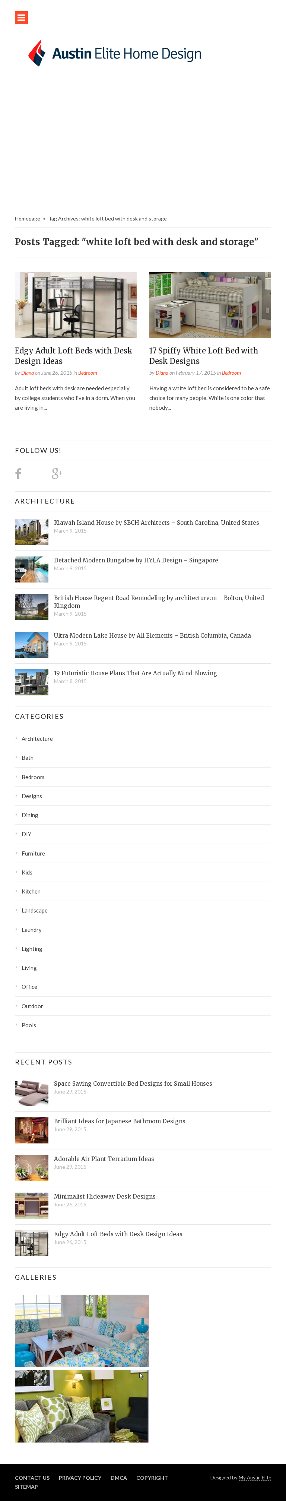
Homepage (27, 218)
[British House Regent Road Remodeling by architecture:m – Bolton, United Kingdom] (31, 607)
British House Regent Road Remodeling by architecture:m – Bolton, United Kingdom (159, 601)
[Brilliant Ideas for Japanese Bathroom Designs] (31, 1130)
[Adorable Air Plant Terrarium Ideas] (31, 1168)
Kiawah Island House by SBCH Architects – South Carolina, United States (156, 522)
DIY (26, 834)
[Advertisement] (143, 143)
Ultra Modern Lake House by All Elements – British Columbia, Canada (152, 635)
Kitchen (31, 891)
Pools (29, 1025)
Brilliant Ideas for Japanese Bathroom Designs (119, 1121)
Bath (28, 757)
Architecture (45, 501)
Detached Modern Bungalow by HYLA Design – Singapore (136, 560)
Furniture (33, 853)
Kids (27, 872)
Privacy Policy (80, 1478)
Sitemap (26, 1486)
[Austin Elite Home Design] (113, 52)
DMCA (119, 1478)
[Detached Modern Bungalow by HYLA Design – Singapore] (31, 569)
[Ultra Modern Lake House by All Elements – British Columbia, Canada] (31, 645)
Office (29, 986)
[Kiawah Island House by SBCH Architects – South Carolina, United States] (31, 532)
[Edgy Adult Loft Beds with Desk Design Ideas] (76, 305)
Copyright (152, 1478)
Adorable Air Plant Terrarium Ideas (104, 1158)
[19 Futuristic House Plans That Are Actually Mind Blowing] (31, 682)
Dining (30, 815)
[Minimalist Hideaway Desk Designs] (31, 1206)
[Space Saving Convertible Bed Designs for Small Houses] (31, 1093)
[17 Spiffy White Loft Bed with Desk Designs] (210, 305)
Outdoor (32, 1006)
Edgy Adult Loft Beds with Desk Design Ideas (118, 1234)
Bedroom (87, 372)
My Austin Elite (255, 1478)
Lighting (32, 948)
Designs (32, 796)
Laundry (32, 929)
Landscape (35, 910)
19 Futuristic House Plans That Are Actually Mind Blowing (135, 673)
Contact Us (32, 1478)
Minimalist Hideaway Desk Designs (105, 1196)
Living (29, 967)
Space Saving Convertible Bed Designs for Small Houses (133, 1083)
